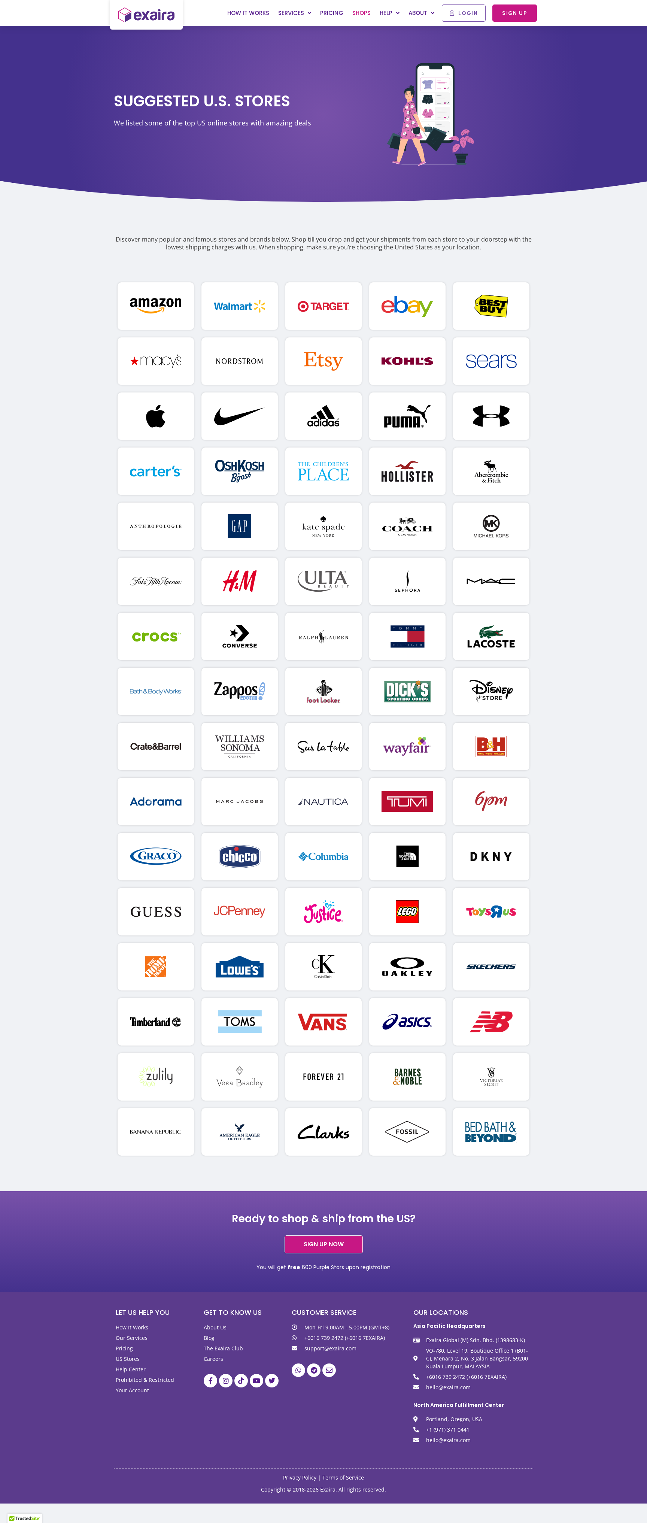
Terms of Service (343, 1477)
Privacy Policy (299, 1477)
